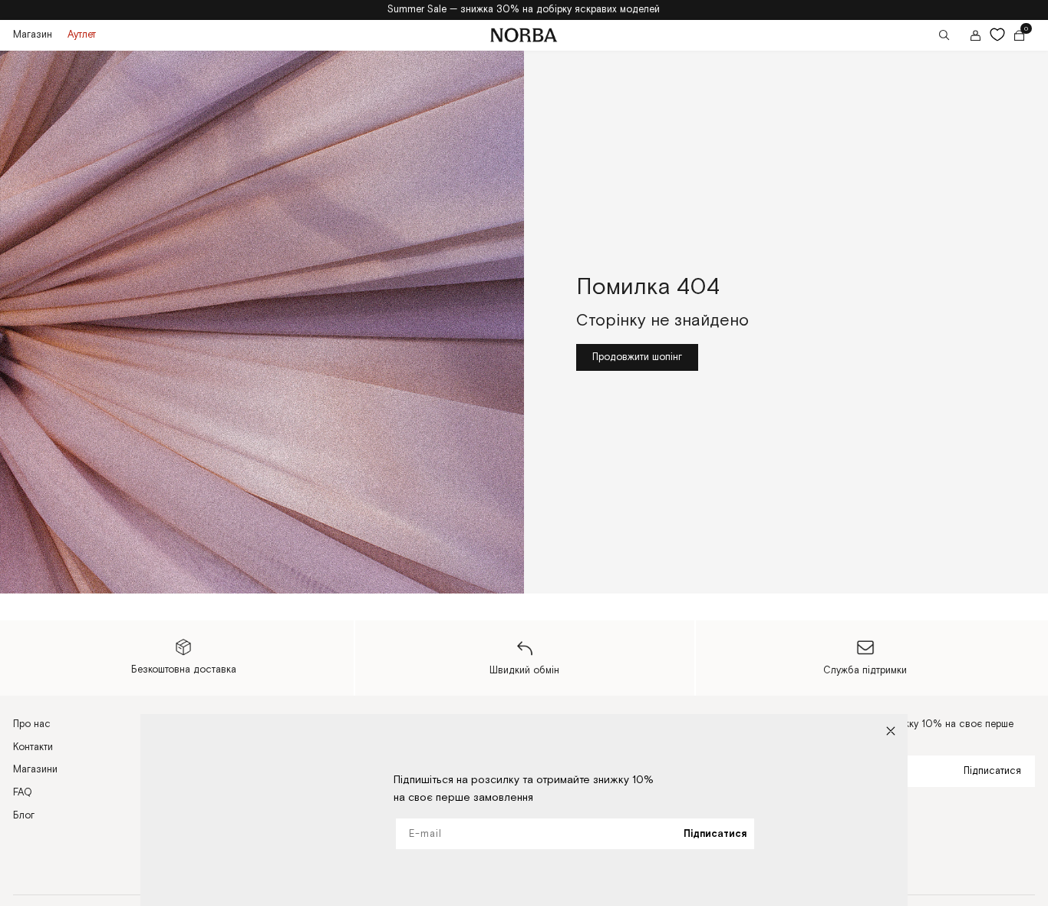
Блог (24, 815)
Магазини (35, 769)
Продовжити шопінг (637, 357)
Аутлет (82, 34)
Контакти (33, 747)
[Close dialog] (891, 731)
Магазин (32, 34)
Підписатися (992, 771)
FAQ (22, 792)
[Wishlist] (997, 34)
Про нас (32, 724)
